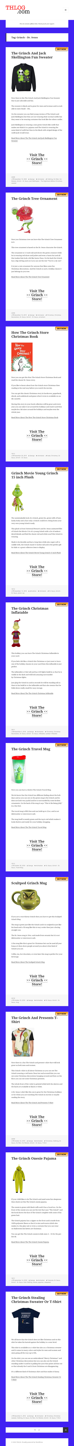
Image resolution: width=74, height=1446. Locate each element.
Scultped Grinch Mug (29, 883)
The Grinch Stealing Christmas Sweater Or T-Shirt (36, 1299)
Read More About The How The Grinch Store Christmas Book (34, 417)
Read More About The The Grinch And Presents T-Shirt (32, 1103)
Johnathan (33, 591)
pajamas (41, 1282)
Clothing (50, 179)
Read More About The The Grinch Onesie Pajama (30, 1242)
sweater (13, 183)
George (32, 179)
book (48, 456)
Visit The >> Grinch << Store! (37, 159)
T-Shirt (44, 1143)
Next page (65, 1430)
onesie (35, 1282)
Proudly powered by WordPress (32, 1442)
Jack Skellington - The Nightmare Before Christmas (45, 181)
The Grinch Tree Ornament (34, 198)
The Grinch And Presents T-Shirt (34, 1019)
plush (20, 593)
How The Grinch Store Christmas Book (30, 334)
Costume (50, 1280)
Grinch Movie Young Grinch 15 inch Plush (34, 475)
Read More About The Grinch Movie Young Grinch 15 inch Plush (36, 553)
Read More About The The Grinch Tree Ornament (30, 277)
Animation (41, 179)
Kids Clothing (28, 1282)
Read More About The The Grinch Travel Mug (28, 827)
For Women (25, 1143)
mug (17, 1002)
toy (23, 593)
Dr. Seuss (23, 317)
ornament (42, 317)
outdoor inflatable (51, 734)
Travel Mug (19, 867)
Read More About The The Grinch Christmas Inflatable (32, 693)
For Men (56, 179)
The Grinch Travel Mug (30, 749)
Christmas (50, 315)
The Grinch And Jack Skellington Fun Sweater (32, 55)
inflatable (42, 734)
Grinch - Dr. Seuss (23, 181)
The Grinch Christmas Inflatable (29, 610)
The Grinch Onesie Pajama (33, 1158)
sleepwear (47, 1282)
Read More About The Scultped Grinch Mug (28, 962)
